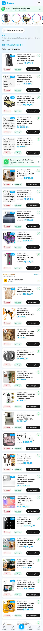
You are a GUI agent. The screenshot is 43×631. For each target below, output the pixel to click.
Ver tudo (36, 274)
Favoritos (30, 629)
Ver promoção (32, 69)
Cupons (13, 629)
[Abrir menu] (39, 3)
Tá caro (8, 69)
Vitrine (38, 629)
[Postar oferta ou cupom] (21, 626)
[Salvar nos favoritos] (5, 56)
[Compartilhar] (38, 55)
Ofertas (4, 629)
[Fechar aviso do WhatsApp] (40, 9)
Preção (19, 69)
